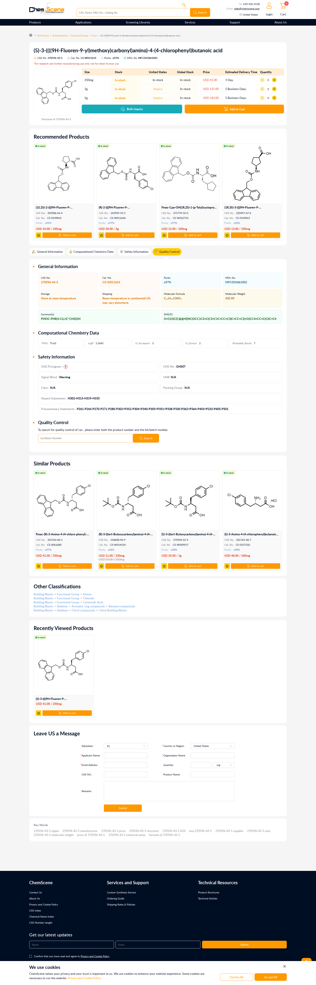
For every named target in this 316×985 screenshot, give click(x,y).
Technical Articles (207, 898)
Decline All (236, 977)
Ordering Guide (115, 898)
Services (190, 22)
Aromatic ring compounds (88, 606)
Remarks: (87, 791)
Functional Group (79, 35)
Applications (83, 22)
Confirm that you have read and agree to (71, 956)
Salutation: (88, 746)
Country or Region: (174, 746)
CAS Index (35, 910)
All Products (43, 35)
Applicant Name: (91, 755)
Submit (123, 808)
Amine (87, 594)
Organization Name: (174, 755)
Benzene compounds (122, 606)
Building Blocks (59, 35)
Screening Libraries (138, 22)
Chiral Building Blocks (113, 610)
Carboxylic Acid (93, 602)
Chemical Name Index (41, 916)
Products (35, 22)
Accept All (270, 977)
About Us (280, 22)
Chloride (88, 598)
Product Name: (171, 774)
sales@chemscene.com (247, 8)
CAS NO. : (87, 774)
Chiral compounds (83, 610)
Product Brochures (208, 892)
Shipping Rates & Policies (121, 904)
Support (235, 22)
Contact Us (35, 892)
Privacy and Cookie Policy (43, 904)
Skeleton (62, 606)
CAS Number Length (40, 922)
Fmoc (94, 35)
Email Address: (90, 765)
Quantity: (168, 765)
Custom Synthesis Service (121, 892)
